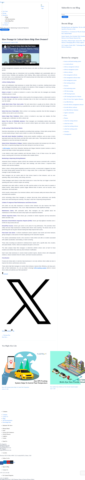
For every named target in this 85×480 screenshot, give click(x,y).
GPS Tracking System (69, 93)
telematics (66, 131)
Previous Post (6, 335)
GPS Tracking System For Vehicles (72, 96)
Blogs (6, 17)
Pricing (4, 13)
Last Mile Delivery (68, 102)
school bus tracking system (70, 129)
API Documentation (10, 19)
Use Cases (5, 11)
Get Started (5, 24)
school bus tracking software (71, 126)
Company (5, 414)
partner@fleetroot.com (5, 447)
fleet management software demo (72, 77)
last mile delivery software (70, 107)
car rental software (68, 64)
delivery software (68, 72)
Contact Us (6, 23)
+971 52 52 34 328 (4, 472)
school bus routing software (71, 120)
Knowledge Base (9, 21)
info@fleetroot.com (4, 445)
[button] (5, 30)
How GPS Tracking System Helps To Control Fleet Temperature (15, 387)
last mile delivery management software (73, 104)
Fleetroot (2, 2)
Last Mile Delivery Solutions (71, 110)
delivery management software (71, 66)
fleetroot (66, 85)
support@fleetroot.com (5, 450)
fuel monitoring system (69, 88)
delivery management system (71, 69)
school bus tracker (68, 123)
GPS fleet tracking (68, 91)
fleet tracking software (69, 83)
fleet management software (70, 75)
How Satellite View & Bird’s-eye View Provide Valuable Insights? (64, 386)
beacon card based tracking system (72, 61)
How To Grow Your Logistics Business (73, 99)
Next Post (5, 337)
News (65, 115)
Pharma (66, 118)
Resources (5, 15)
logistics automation (69, 112)
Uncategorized (67, 134)
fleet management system (70, 80)
